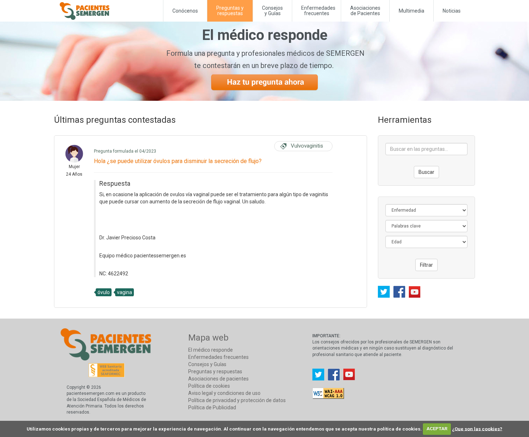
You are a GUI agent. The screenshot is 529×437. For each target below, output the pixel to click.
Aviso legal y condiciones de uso (224, 393)
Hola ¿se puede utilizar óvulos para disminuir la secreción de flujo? (178, 161)
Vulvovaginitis (307, 146)
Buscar (426, 172)
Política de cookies (209, 386)
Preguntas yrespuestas (230, 10)
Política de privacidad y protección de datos (237, 400)
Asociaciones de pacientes (218, 379)
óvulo (104, 292)
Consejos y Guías (272, 10)
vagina (124, 292)
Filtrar (426, 265)
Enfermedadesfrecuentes (318, 10)
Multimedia (411, 11)
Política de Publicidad (212, 407)
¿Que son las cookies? (477, 428)
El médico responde (210, 350)
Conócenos (185, 11)
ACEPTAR (436, 428)
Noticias (452, 11)
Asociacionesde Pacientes (365, 10)
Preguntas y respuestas (215, 371)
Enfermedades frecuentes (218, 357)
